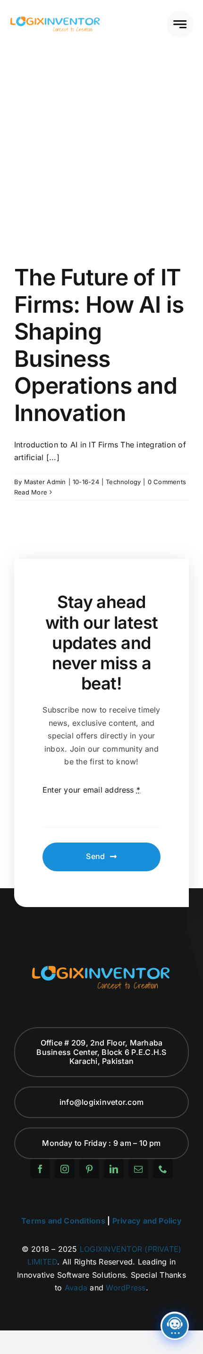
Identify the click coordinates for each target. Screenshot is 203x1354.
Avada (76, 1287)
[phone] (163, 1169)
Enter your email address (91, 790)
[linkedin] (114, 1169)
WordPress (125, 1287)
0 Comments (167, 482)
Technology (123, 482)
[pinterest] (89, 1169)
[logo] (55, 19)
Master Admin (45, 482)
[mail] (138, 1169)
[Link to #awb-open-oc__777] (180, 24)
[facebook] (40, 1169)
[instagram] (65, 1169)
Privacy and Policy (147, 1220)
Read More (30, 492)
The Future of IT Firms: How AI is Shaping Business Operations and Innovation (99, 345)
